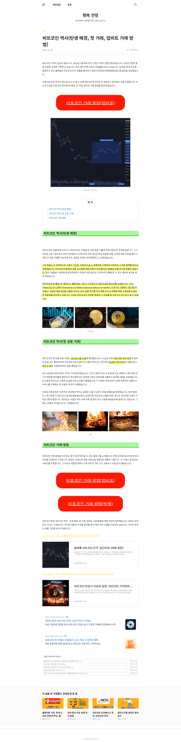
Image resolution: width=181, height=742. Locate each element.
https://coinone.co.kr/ (54, 617)
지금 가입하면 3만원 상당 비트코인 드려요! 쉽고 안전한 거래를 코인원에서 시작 (80, 624)
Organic (95, 739)
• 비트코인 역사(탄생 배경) (59, 209)
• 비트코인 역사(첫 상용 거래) (60, 213)
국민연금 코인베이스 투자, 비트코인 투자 (57, 667)
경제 (69, 4)
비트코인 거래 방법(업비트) (90, 102)
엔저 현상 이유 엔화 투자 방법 (53, 664)
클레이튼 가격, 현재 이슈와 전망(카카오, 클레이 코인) (61, 661)
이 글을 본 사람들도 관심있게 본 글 (59, 693)
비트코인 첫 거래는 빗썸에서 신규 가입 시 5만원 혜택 (71, 640)
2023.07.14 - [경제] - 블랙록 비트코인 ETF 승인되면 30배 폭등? (71, 535)
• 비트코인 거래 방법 (56, 217)
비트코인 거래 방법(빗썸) (90, 503)
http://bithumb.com (54, 636)
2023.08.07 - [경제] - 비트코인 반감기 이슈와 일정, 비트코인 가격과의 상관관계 (78, 573)
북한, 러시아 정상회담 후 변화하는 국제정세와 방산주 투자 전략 (64, 673)
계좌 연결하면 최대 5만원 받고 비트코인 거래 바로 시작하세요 (72, 643)
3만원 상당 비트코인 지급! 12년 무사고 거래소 (68, 620)
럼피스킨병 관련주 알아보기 (53, 670)
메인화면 (57, 4)
